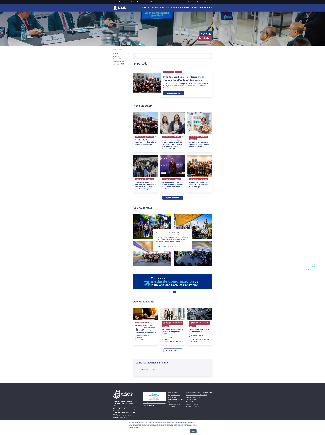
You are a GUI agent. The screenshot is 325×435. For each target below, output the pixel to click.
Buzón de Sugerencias (149, 405)
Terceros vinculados (191, 399)
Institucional (150, 136)
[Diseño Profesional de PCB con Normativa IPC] (199, 314)
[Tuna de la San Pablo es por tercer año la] (145, 123)
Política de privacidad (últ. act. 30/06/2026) (154, 403)
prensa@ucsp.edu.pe (144, 372)
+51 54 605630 (117, 416)
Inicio (114, 49)
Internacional (177, 7)
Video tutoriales (172, 406)
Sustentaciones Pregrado (142, 322)
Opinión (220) (117, 59)
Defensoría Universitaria (193, 397)
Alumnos (115, 2)
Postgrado (169, 7)
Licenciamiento (191, 2)
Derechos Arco (172, 397)
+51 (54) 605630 (143, 370)
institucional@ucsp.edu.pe (120, 417)
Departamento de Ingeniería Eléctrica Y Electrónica (199, 322)
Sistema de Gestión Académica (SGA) (196, 395)
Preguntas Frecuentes (174, 395)
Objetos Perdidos (172, 402)
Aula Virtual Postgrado (192, 406)
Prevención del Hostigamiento (176, 399)
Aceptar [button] (193, 431)
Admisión (155, 7)
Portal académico (173, 392)
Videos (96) (116, 56)
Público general (153, 2)
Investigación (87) (118, 61)
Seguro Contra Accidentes (175, 404)
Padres (139, 2)
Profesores (122, 2)
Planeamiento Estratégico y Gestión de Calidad (199, 392)
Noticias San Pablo (140, 136)
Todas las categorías (120, 54)
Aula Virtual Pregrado (192, 404)
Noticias (206, 2)
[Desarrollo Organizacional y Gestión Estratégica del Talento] (172, 314)
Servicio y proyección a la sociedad (202, 7)
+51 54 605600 (127, 416)
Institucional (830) (118, 64)
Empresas (145, 2)
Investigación (186, 7)
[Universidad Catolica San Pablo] (119, 7)
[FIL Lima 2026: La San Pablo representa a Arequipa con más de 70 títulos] (199, 123)
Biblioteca (199, 2)
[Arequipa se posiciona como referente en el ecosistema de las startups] (199, 166)
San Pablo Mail (190, 402)
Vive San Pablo (146, 7)
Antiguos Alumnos (131, 2)
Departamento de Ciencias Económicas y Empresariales (172, 322)
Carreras (161, 7)
